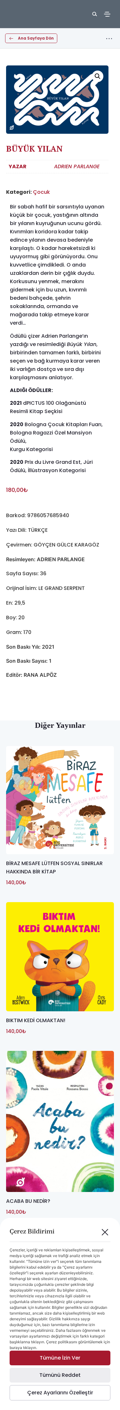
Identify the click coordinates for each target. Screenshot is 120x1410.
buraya (16, 1347)
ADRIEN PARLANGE (77, 166)
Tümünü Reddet (60, 1375)
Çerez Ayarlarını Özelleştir (60, 1392)
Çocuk (41, 192)
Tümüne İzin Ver (60, 1357)
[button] (97, 76)
